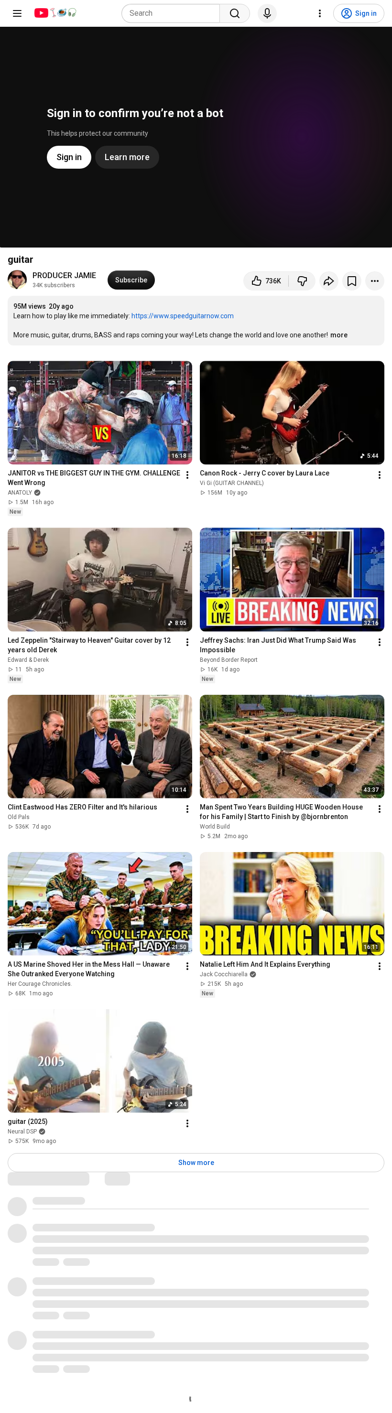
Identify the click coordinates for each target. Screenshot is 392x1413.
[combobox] (174, 13)
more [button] (339, 335)
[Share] (328, 281)
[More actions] (374, 281)
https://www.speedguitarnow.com (182, 316)
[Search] (234, 13)
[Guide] (17, 13)
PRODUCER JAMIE (64, 275)
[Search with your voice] (267, 13)
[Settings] (320, 13)
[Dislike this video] (302, 281)
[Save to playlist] (351, 281)
